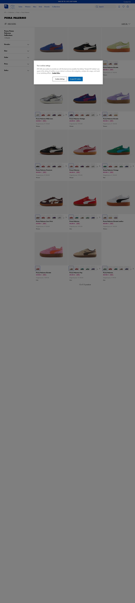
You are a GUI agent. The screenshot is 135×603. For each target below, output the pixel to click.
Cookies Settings (59, 79)
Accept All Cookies (75, 79)
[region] (68, 72)
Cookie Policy (56, 73)
